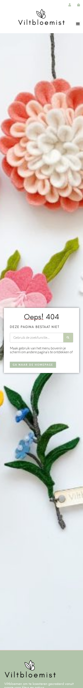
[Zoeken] (68, 337)
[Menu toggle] (78, 24)
